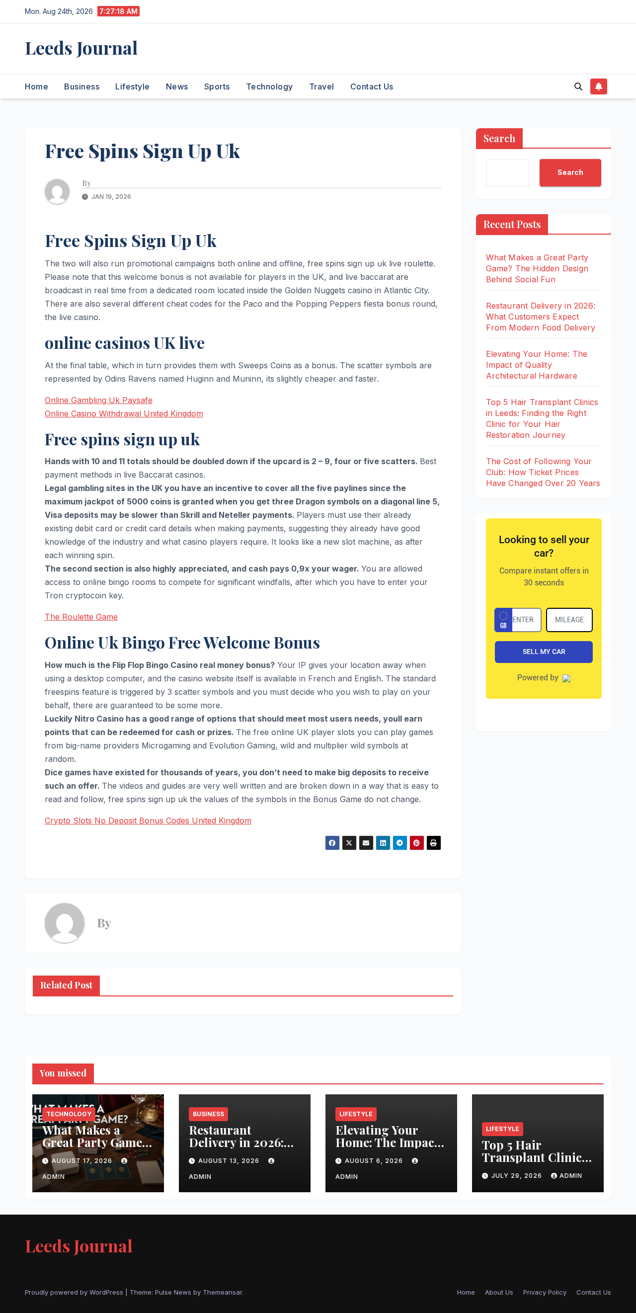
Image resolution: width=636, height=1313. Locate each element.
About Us (499, 1292)
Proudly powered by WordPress (75, 1292)
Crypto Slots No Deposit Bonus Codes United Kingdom (148, 820)
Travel (321, 86)
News (177, 86)
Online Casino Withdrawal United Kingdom (124, 413)
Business (81, 86)
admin (570, 1175)
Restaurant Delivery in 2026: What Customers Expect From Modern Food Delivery (541, 316)
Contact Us (372, 86)
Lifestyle (132, 86)
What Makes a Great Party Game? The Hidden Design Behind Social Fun (537, 268)
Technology (269, 86)
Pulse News (173, 1292)
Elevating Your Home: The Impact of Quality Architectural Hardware (537, 365)
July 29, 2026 (517, 1175)
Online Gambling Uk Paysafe (99, 400)
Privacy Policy (544, 1292)
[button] (578, 86)
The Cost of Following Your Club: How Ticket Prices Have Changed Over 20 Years (543, 472)
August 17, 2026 (83, 1160)
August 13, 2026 (229, 1160)
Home (36, 86)
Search (499, 138)
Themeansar (222, 1292)
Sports (217, 86)
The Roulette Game (81, 617)
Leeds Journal (81, 47)
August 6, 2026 (375, 1160)
